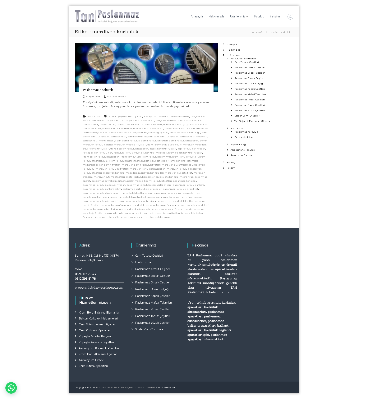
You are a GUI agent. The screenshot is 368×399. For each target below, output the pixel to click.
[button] (11, 388)
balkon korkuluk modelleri (148, 128)
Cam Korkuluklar (244, 137)
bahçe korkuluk (114, 120)
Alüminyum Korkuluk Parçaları (99, 348)
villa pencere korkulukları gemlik (133, 217)
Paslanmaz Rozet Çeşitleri (249, 99)
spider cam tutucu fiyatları (165, 213)
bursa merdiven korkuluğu (185, 132)
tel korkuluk (188, 213)
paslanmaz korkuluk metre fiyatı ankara (179, 196)
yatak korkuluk (161, 217)
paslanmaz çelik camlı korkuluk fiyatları (149, 180)
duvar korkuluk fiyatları (96, 148)
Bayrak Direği (238, 144)
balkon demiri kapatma (130, 124)
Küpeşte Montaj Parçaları (95, 336)
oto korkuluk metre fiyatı (179, 176)
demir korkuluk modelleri (183, 140)
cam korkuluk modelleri (193, 136)
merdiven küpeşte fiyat (178, 172)
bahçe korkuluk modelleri (139, 120)
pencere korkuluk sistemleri (99, 209)
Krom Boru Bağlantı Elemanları (99, 312)
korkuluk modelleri (156, 152)
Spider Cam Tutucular (247, 115)
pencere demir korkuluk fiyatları (175, 201)
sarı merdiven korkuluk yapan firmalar (127, 213)
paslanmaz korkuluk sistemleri (100, 201)
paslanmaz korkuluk (184, 180)
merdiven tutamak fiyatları (109, 176)
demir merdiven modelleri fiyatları (126, 144)
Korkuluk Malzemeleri (243, 58)
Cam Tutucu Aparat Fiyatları (97, 324)
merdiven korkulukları (151, 172)
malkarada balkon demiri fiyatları (102, 164)
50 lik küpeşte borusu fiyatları (125, 116)
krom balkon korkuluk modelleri (101, 156)
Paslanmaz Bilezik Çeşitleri (249, 72)
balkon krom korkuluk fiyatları (126, 132)
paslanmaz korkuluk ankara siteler (142, 188)
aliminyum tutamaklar (156, 116)
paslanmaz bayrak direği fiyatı (109, 180)
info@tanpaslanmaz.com (105, 287)
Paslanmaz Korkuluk (98, 90)
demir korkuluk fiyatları (154, 140)
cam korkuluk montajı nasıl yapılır (102, 140)
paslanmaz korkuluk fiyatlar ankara (133, 192)
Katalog (259, 16)
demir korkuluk (131, 140)
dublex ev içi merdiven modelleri (187, 144)
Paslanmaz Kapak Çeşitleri (249, 88)
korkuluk (119, 152)
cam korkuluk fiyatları (166, 136)
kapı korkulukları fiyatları (191, 148)
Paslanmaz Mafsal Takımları (250, 94)
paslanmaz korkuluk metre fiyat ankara (132, 196)
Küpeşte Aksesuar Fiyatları (96, 342)
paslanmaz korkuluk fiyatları (170, 192)
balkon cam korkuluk (190, 120)
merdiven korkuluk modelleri (120, 172)
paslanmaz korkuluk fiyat (97, 192)
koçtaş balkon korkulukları (97, 152)
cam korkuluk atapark (140, 136)
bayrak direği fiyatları (156, 132)
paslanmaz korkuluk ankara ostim (102, 188)
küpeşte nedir (160, 160)
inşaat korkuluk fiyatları (163, 148)
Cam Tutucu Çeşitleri (246, 62)
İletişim (275, 16)
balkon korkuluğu (155, 124)
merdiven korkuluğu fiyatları (112, 168)
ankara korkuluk (180, 116)
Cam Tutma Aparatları (93, 366)
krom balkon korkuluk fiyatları (185, 152)
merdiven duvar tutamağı (177, 164)
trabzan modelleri (103, 217)
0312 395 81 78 (85, 278)
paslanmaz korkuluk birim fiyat (180, 188)
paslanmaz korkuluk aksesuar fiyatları (104, 184)
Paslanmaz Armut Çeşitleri (249, 67)
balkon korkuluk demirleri (117, 128)
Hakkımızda (216, 16)
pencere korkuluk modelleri (193, 205)
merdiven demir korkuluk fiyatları (141, 164)
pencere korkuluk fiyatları (160, 205)
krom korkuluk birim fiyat (156, 156)
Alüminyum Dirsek (91, 360)
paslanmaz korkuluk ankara (188, 184)
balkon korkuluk (92, 128)
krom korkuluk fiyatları (185, 156)
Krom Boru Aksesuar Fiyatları (98, 354)
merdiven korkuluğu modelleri (147, 168)
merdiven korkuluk (178, 168)
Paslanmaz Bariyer (241, 155)
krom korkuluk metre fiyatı (124, 160)
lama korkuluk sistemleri (184, 160)
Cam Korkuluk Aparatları (95, 330)
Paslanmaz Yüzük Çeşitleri (249, 110)
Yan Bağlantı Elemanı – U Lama (252, 121)
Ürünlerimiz (237, 16)
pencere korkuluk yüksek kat (132, 209)
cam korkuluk (118, 136)
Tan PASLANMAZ (116, 96)
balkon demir (90, 124)
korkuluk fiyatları (134, 152)
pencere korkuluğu (112, 205)
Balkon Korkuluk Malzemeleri (98, 318)
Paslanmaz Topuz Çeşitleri (249, 104)
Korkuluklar (94, 116)
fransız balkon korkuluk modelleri (129, 148)
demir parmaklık (157, 144)
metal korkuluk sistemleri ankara (145, 176)
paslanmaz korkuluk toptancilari (137, 201)
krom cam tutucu (131, 156)
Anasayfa (197, 16)
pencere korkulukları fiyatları (167, 209)
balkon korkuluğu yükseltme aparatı (187, 124)
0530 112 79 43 (85, 274)
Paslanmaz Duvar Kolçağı (248, 83)
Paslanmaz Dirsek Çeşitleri (249, 78)
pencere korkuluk (134, 205)
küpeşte (146, 160)
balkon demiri (107, 124)
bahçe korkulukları (166, 120)
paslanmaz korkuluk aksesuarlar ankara (149, 184)
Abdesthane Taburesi (243, 149)
